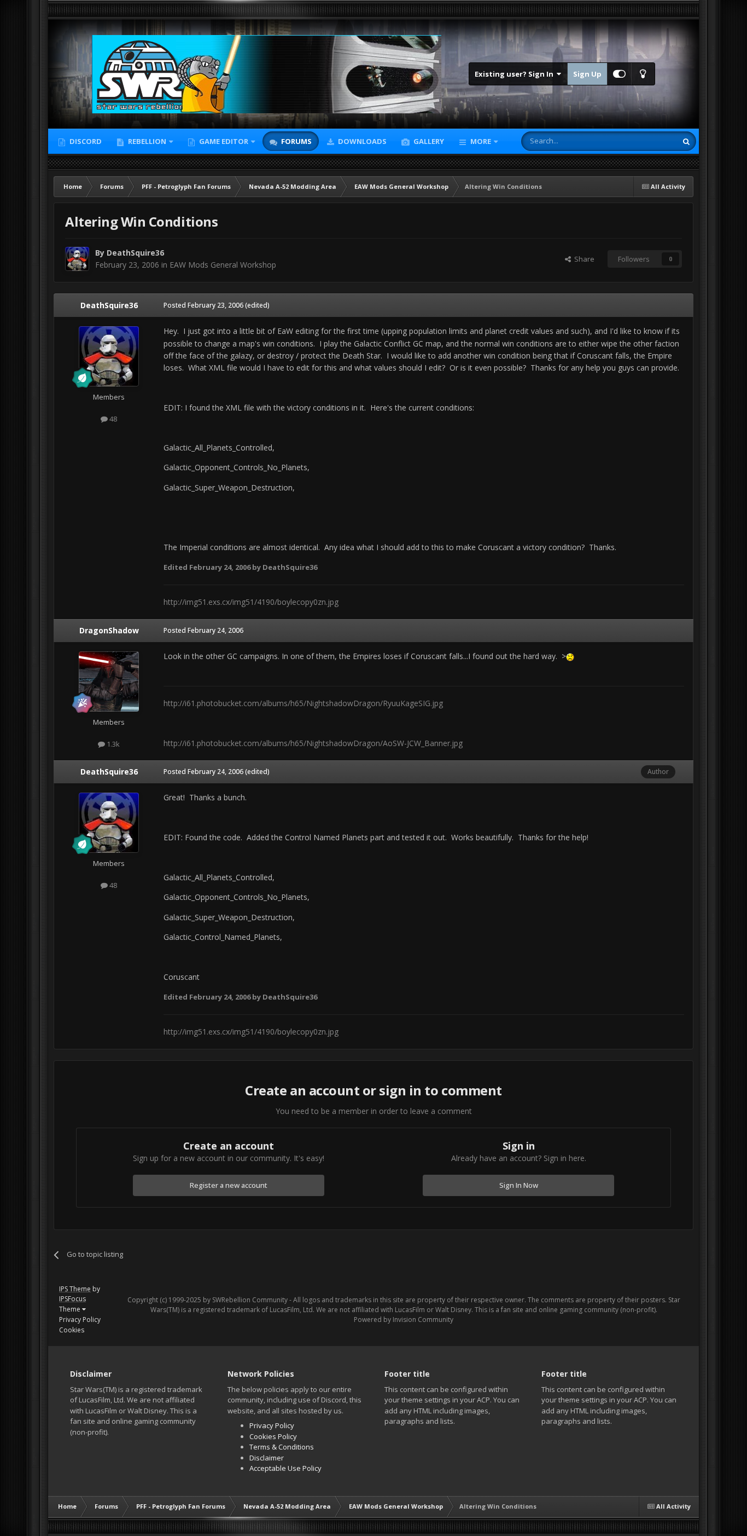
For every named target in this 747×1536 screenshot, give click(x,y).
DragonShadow (109, 630)
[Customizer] (619, 74)
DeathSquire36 (135, 252)
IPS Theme (75, 1289)
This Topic (646, 141)
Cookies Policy (273, 1436)
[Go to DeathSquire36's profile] (77, 259)
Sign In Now (518, 1185)
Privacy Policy (80, 1319)
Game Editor (223, 141)
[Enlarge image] (570, 656)
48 (112, 419)
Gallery (428, 141)
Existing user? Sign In (516, 74)
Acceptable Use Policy (285, 1468)
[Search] (686, 141)
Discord (85, 141)
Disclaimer (266, 1458)
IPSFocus (72, 1298)
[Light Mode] (643, 74)
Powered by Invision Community (403, 1319)
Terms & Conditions (281, 1447)
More (481, 141)
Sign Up (587, 74)
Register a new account (228, 1185)
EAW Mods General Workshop (223, 264)
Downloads (361, 141)
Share (582, 259)
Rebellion (146, 141)
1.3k (112, 744)
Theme (70, 1309)
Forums (295, 141)
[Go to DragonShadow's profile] (109, 681)
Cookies (71, 1330)
